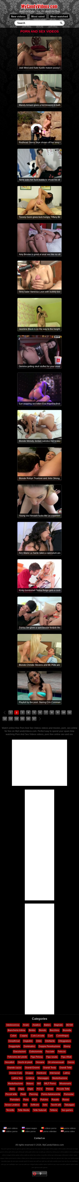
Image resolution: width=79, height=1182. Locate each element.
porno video (69, 1131)
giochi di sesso (28, 1161)
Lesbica (30, 1078)
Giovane (40, 1062)
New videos (18, 16)
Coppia (23, 1035)
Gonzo (71, 1062)
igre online (54, 1155)
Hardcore (41, 1073)
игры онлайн (41, 1149)
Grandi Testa (49, 1067)
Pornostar (69, 1094)
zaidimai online (28, 1155)
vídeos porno (50, 1128)
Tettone (53, 1110)
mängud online (10, 1155)
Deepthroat (14, 1041)
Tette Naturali (39, 1110)
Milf (39, 1083)
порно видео (31, 1128)
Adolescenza (12, 1025)
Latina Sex (17, 1078)
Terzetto (10, 1110)
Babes (47, 1025)
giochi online (4, 1152)
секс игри (56, 1164)
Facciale (50, 1051)
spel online (18, 1152)
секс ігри (18, 1164)
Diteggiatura (64, 1041)
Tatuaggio (69, 1104)
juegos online (58, 1149)
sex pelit (24, 1164)
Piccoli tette (11, 1094)
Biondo (42, 1030)
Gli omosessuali (56, 1062)
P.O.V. (39, 1089)
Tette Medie (23, 1110)
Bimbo (32, 1030)
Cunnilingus (62, 1035)
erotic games (43, 1167)
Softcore (35, 1104)
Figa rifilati (66, 1057)
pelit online (32, 1152)
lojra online (37, 1155)
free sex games (16, 1149)
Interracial (55, 1073)
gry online (47, 1152)
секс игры (64, 1158)
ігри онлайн (39, 1152)
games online (25, 1149)
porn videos (12, 1128)
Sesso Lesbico (12, 1104)
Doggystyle (14, 1046)
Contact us (39, 1138)
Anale (26, 1025)
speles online (19, 1155)
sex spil (47, 1161)
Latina (66, 1073)
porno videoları (50, 1131)
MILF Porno (50, 1083)
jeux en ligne (74, 1149)
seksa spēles (39, 1164)
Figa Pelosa (37, 1057)
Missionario (65, 1083)
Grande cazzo (14, 1067)
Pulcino (44, 1099)
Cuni (50, 1035)
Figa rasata (52, 1057)
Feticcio (62, 1051)
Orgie (30, 1089)
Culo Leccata (37, 1035)
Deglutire (28, 1041)
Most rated (38, 16)
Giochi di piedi (25, 1062)
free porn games (6, 1149)
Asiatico (36, 1025)
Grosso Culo (15, 1073)
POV (34, 1099)
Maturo (29, 1083)
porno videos (70, 1128)
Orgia (21, 1089)
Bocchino (54, 1030)
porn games (35, 1167)
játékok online (68, 1152)
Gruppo (29, 1073)
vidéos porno (11, 1131)
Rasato (55, 1099)
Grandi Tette (66, 1067)
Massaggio (43, 1078)
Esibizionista (35, 1051)
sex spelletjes (73, 1161)
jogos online (49, 1149)
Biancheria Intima (16, 1030)
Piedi (23, 1094)
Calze (13, 1035)
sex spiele (71, 1158)
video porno (30, 1131)
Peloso (49, 1089)
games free (33, 1149)
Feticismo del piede (17, 1057)
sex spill (36, 1161)
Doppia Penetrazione (49, 1046)
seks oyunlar (54, 1161)
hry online (53, 1152)
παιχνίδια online (46, 1155)
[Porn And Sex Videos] (39, 9)
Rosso (65, 1099)
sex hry (66, 1161)
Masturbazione (59, 1078)
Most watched (59, 16)
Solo (45, 1104)
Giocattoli (9, 1062)
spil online (25, 1152)
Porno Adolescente (50, 1094)
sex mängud (31, 1164)
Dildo (39, 1041)
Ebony (67, 1046)
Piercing (33, 1094)
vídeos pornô (8, 1158)
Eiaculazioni (19, 1051)
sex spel (41, 1161)
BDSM (69, 1025)
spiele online (66, 1149)
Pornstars (15, 1099)
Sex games (67, 1110)
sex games (57, 1158)
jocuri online (60, 1152)
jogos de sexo (11, 1161)
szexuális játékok (65, 1164)
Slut (25, 1104)
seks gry (3, 1164)
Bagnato (58, 1025)
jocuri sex (61, 1161)
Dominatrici (29, 1046)
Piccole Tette (63, 1089)
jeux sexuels (20, 1161)
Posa (25, 1099)
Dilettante (50, 1041)
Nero (12, 1089)
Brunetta (67, 1030)
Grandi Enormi (32, 1067)
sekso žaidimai (48, 1164)
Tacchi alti (56, 1104)
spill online (11, 1152)
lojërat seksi (74, 1164)
